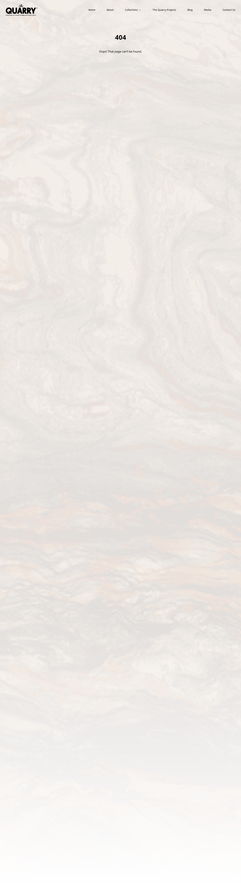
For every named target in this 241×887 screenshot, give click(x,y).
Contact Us (229, 9)
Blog (190, 9)
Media (207, 9)
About (110, 9)
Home (91, 9)
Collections (131, 9)
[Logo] (21, 10)
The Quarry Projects (164, 9)
